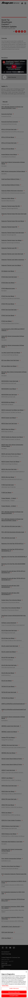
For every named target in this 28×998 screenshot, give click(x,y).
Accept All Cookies (14, 995)
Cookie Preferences (14, 988)
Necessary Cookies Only (14, 992)
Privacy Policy (5, 985)
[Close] (26, 971)
